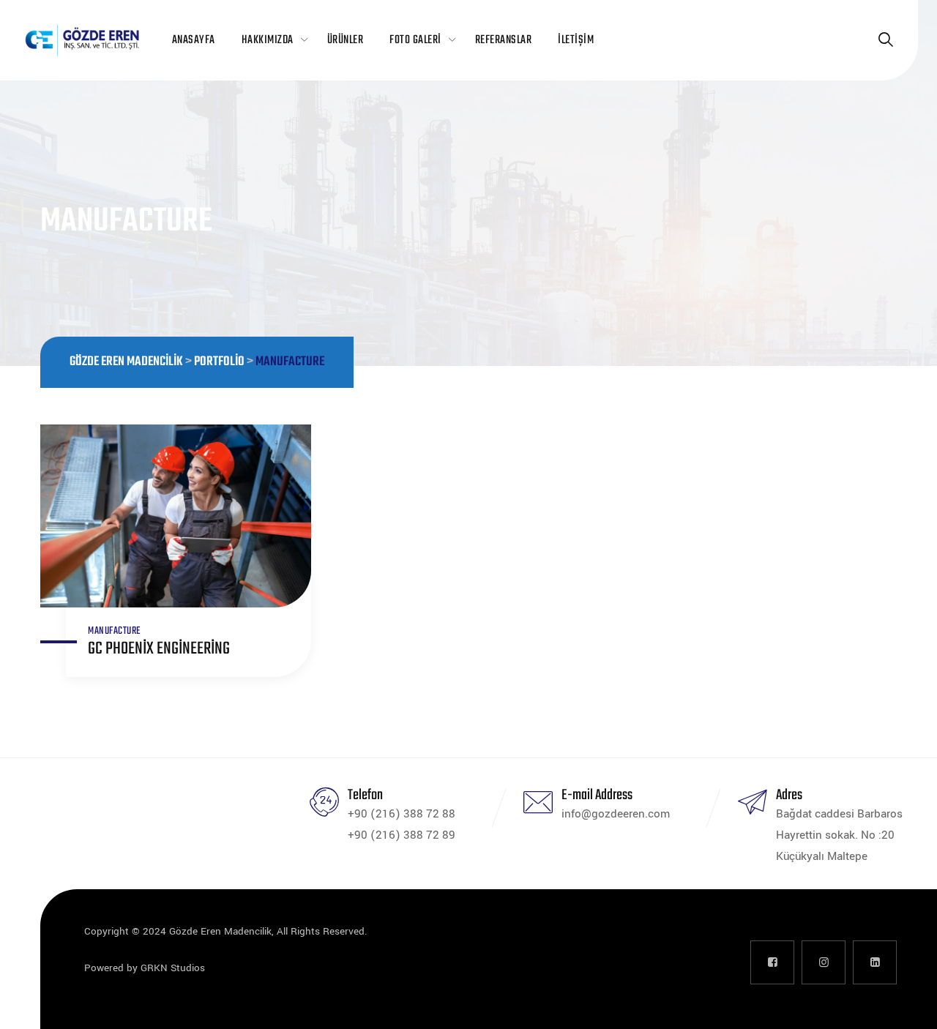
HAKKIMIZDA (268, 40)
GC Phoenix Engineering (159, 648)
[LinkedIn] (875, 962)
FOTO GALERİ (415, 40)
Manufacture (114, 631)
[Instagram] (823, 962)
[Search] (886, 40)
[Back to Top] (905, 1005)
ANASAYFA (193, 40)
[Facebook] (772, 962)
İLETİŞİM (576, 40)
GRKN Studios (173, 968)
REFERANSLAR (503, 40)
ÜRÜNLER (345, 40)
